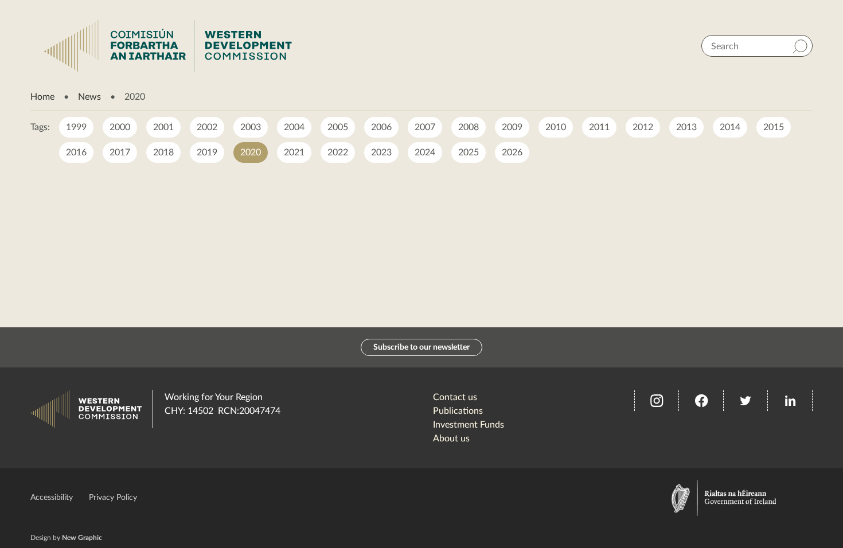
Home (42, 96)
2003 (250, 127)
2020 (250, 152)
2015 (773, 127)
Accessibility (51, 498)
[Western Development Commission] (168, 46)
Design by (66, 537)
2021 (294, 152)
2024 (425, 152)
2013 (686, 127)
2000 (120, 127)
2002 (207, 127)
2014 (730, 127)
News (89, 96)
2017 (120, 152)
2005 (337, 127)
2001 (163, 127)
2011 (599, 127)
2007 (425, 127)
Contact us (455, 397)
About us (451, 438)
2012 (643, 127)
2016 (76, 152)
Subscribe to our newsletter (421, 347)
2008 (468, 127)
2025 (468, 152)
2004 (294, 127)
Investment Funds (468, 424)
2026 (512, 152)
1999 (76, 127)
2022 (337, 152)
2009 (512, 127)
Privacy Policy (113, 498)
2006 (381, 127)
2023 (381, 152)
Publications (458, 411)
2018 (163, 152)
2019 (207, 152)
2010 (555, 127)
